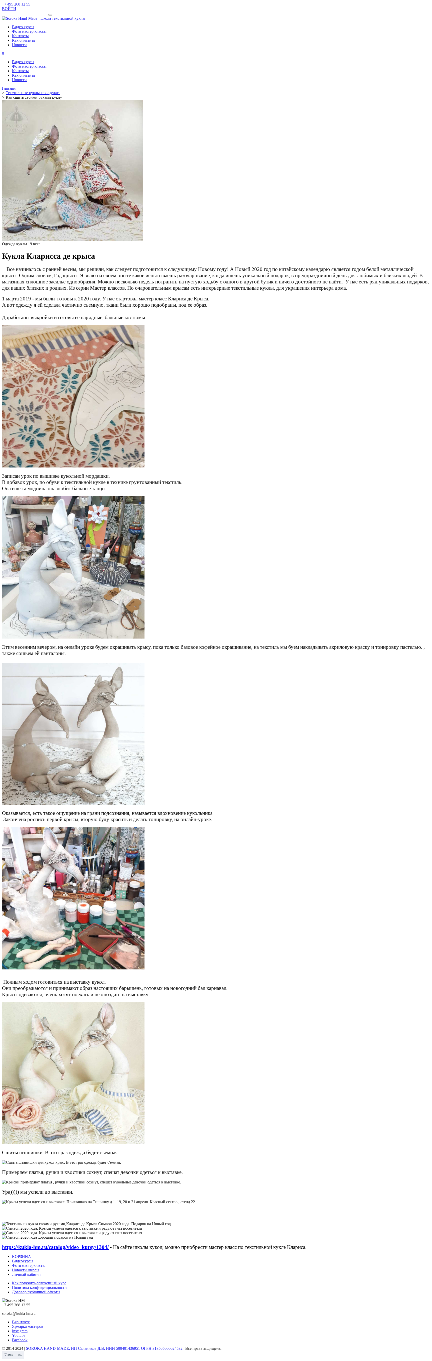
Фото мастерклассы (29, 1265)
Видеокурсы (22, 1261)
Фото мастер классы (29, 31)
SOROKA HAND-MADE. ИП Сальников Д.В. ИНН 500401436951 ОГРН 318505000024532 (105, 1348)
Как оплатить (23, 40)
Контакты (20, 36)
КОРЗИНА (21, 1256)
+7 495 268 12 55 (16, 4)
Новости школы (25, 1270)
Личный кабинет (26, 1274)
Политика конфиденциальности (39, 1287)
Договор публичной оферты (36, 1292)
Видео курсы (23, 27)
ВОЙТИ (9, 8)
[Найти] (50, 14)
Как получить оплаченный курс (39, 1283)
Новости (19, 45)
